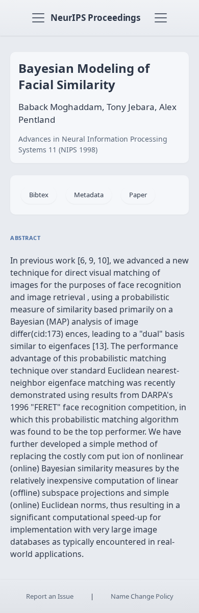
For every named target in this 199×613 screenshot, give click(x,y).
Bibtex (38, 194)
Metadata (89, 194)
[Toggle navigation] (38, 18)
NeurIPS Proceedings (95, 17)
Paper (138, 194)
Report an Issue (49, 596)
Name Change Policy (142, 596)
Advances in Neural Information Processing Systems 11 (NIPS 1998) (92, 144)
